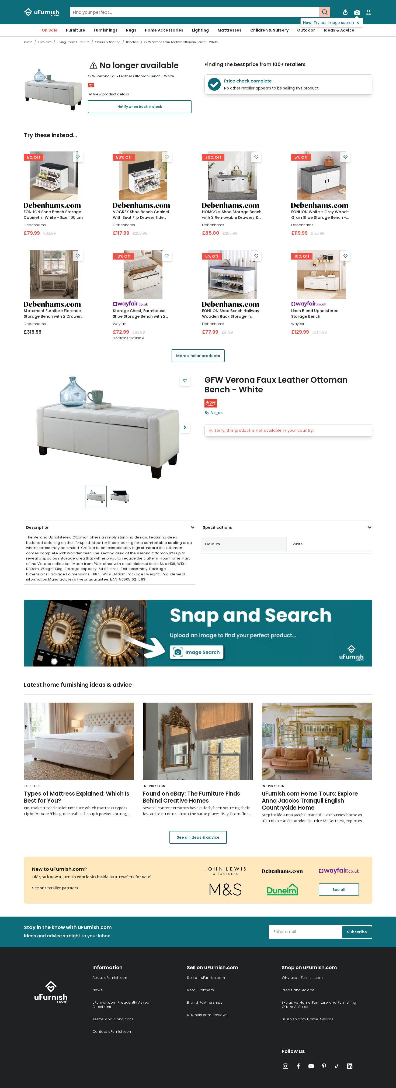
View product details (111, 94)
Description (38, 527)
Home (28, 42)
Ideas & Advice (339, 30)
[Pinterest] (324, 1067)
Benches (132, 42)
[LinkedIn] (349, 1067)
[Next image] (185, 428)
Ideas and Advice (298, 990)
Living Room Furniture (73, 42)
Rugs (131, 30)
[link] (54, 175)
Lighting (200, 30)
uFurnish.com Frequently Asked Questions (121, 1004)
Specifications (217, 527)
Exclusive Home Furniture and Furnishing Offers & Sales (319, 1004)
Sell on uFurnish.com (206, 977)
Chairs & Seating (107, 42)
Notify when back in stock (139, 106)
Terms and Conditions (113, 1019)
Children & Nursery (269, 30)
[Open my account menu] (368, 12)
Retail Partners (200, 990)
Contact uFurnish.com (112, 1031)
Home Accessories (164, 30)
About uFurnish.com (110, 977)
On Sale (50, 30)
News (97, 990)
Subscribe (357, 932)
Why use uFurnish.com (302, 977)
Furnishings (105, 30)
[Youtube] (311, 1067)
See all (338, 889)
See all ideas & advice (198, 837)
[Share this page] (345, 12)
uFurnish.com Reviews (207, 1014)
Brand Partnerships (204, 1002)
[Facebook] (298, 1067)
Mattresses (230, 30)
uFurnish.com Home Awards (308, 1019)
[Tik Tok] (337, 1067)
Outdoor (306, 30)
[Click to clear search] (313, 12)
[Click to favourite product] (78, 157)
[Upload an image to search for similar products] (357, 12)
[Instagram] (285, 1067)
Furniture (75, 30)
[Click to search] (324, 12)
